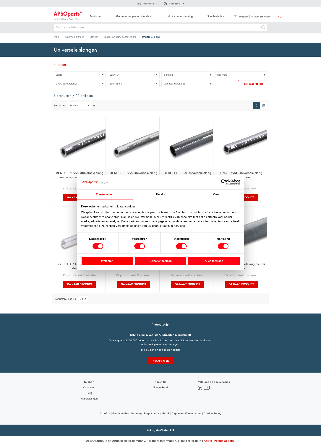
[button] (147, 3)
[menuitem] (95, 16)
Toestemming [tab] (105, 194)
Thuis (56, 37)
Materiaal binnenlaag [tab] (174, 83)
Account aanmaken (260, 16)
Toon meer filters (252, 83)
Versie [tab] (59, 75)
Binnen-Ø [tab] (168, 75)
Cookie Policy (212, 413)
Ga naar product (80, 284)
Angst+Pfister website (219, 440)
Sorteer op (60, 105)
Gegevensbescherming (127, 413)
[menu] (158, 16)
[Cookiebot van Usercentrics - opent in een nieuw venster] (223, 182)
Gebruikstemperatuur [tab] (66, 83)
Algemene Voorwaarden (187, 413)
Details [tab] (160, 194)
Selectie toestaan (161, 260)
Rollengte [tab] (222, 75)
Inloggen (243, 16)
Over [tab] (216, 194)
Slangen (94, 37)
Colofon (105, 413)
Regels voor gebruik (157, 413)
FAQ (89, 393)
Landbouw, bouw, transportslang (120, 37)
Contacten (89, 387)
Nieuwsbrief (160, 387)
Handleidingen (89, 398)
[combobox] (160, 27)
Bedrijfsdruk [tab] (116, 83)
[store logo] (68, 16)
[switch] (139, 247)
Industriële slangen (74, 37)
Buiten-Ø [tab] (114, 75)
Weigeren (107, 260)
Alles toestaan (214, 260)
